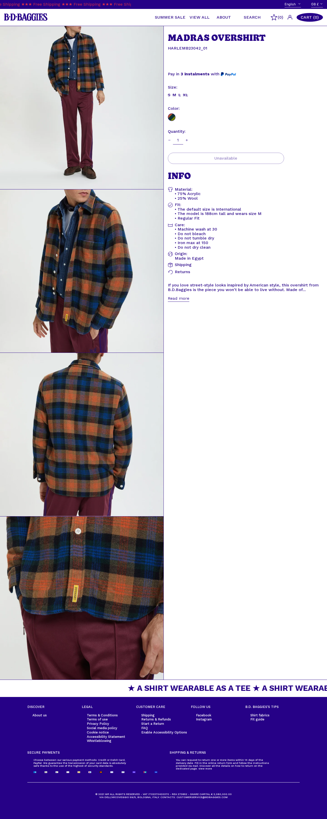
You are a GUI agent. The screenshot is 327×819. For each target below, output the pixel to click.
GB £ (315, 4)
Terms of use (97, 719)
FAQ (144, 728)
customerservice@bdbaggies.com (202, 797)
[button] (310, 17)
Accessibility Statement (106, 737)
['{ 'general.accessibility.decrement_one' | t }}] (169, 140)
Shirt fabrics (260, 715)
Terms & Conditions (102, 715)
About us (39, 715)
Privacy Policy (98, 724)
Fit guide (257, 719)
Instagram (204, 719)
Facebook (203, 715)
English (291, 4)
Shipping (148, 715)
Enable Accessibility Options (164, 732)
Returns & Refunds (156, 719)
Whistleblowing (99, 741)
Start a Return (152, 724)
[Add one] (186, 140)
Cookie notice (98, 732)
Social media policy (102, 728)
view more (205, 768)
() (280, 17)
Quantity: (176, 131)
